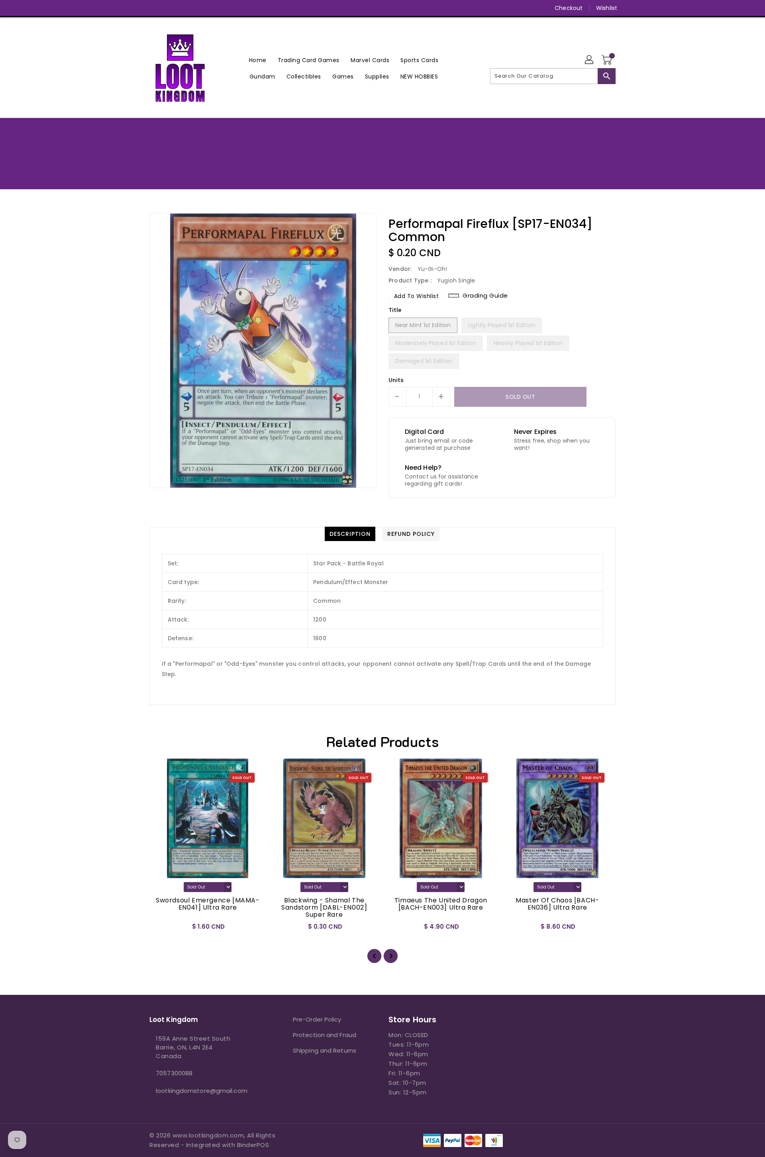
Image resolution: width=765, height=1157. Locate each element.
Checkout (569, 8)
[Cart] (608, 60)
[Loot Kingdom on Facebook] (138, 8)
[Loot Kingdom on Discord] (199, 8)
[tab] (350, 534)
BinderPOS (253, 1145)
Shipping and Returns (324, 1050)
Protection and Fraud (324, 1035)
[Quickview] (162, 929)
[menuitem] (257, 60)
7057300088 (174, 1073)
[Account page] (590, 60)
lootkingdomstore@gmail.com (201, 1090)
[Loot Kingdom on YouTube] (184, 8)
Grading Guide (485, 296)
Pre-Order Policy (317, 1019)
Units (396, 380)
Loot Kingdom (382, 161)
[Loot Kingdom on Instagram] (169, 8)
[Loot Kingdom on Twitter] (153, 8)
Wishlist (606, 8)
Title (395, 310)
